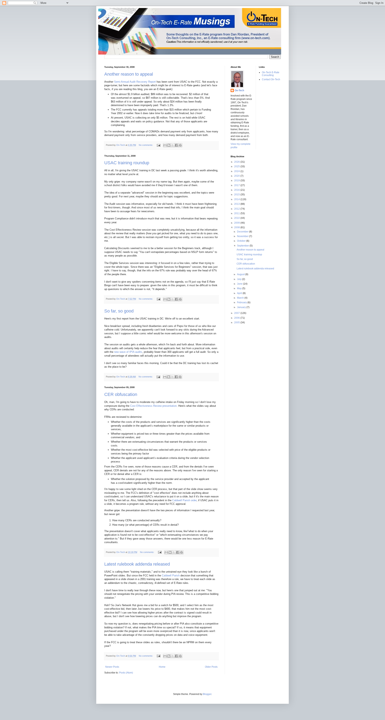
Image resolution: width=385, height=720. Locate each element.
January (241, 307)
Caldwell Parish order (184, 500)
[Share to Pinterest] (180, 145)
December (243, 231)
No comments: (146, 145)
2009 (237, 222)
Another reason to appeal (128, 74)
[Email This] (165, 145)
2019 (237, 180)
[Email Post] (158, 145)
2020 (237, 175)
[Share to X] (173, 145)
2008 (237, 227)
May (239, 288)
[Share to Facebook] (176, 145)
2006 (237, 317)
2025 (237, 166)
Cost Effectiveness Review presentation (153, 405)
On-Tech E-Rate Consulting (270, 74)
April (240, 293)
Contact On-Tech (271, 79)
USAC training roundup (126, 162)
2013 (237, 204)
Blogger (207, 694)
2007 (237, 313)
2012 (237, 208)
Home (162, 666)
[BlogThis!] (169, 145)
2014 (237, 199)
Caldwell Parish (171, 575)
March (240, 297)
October (241, 240)
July (239, 279)
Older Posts (211, 666)
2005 (237, 322)
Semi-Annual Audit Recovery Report (135, 81)
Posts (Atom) (126, 672)
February (242, 302)
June (240, 283)
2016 (237, 190)
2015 (237, 194)
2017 (237, 185)
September (243, 245)
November (243, 236)
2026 (237, 161)
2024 (237, 171)
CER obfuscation (120, 394)
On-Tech (239, 90)
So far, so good (119, 310)
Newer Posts (112, 666)
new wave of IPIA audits (128, 351)
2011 (237, 213)
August (241, 274)
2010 (237, 218)
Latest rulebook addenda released (137, 564)
